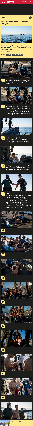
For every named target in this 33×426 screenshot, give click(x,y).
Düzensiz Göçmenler (18, 54)
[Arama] (31, 2)
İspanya (8, 54)
